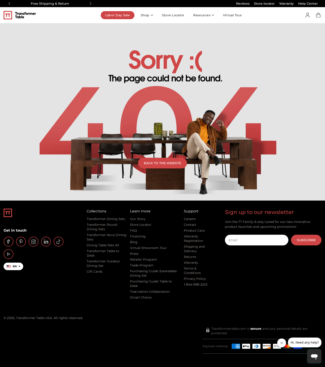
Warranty (286, 4)
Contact (190, 225)
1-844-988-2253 (196, 284)
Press (134, 254)
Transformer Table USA (34, 318)
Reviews (243, 4)
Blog (134, 242)
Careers (190, 219)
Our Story (137, 219)
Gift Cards (94, 272)
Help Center (308, 4)
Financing (138, 236)
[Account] (307, 15)
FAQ (133, 230)
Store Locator (173, 15)
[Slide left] (9, 3)
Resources (201, 15)
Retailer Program (143, 259)
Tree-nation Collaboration (150, 292)
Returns (190, 257)
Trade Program (141, 265)
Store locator (264, 4)
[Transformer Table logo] (23, 15)
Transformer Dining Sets (106, 219)
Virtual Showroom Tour (148, 248)
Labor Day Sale (117, 15)
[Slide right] (90, 3)
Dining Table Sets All (103, 245)
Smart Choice (140, 297)
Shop (145, 15)
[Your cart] (318, 15)
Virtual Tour (232, 15)
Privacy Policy (195, 279)
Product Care (194, 230)
